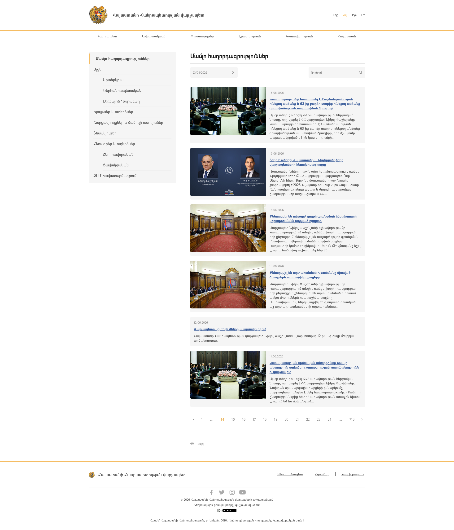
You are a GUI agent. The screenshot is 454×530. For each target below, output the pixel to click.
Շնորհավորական (118, 154)
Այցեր (98, 69)
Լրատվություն (250, 36)
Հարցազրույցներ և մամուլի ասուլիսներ (128, 122)
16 (243, 419)
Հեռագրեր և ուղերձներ (114, 143)
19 (275, 419)
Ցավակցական (116, 164)
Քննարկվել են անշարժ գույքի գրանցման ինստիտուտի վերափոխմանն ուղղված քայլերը (313, 218)
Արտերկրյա (113, 79)
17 (254, 419)
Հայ (344, 15)
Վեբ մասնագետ (290, 474)
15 (233, 419)
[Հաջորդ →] (362, 419)
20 (286, 419)
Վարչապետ (107, 36)
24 (329, 419)
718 (352, 419)
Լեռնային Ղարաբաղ (121, 100)
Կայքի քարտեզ (353, 474)
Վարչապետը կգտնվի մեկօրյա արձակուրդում (230, 329)
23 (318, 419)
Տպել (200, 443)
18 (265, 419)
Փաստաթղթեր (202, 36)
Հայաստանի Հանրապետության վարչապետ (142, 474)
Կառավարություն (299, 36)
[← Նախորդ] (194, 419)
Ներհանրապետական (122, 90)
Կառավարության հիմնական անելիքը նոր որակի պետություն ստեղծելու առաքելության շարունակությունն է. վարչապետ (314, 367)
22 (308, 419)
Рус (354, 15)
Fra (363, 15)
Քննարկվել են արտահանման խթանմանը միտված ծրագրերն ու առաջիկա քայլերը (310, 274)
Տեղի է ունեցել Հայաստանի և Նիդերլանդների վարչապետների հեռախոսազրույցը (306, 162)
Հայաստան (347, 36)
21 (297, 419)
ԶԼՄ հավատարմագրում (114, 175)
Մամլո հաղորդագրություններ (122, 58)
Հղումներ (322, 474)
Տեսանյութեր (105, 132)
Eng (335, 15)
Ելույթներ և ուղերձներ (113, 111)
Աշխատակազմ (154, 36)
